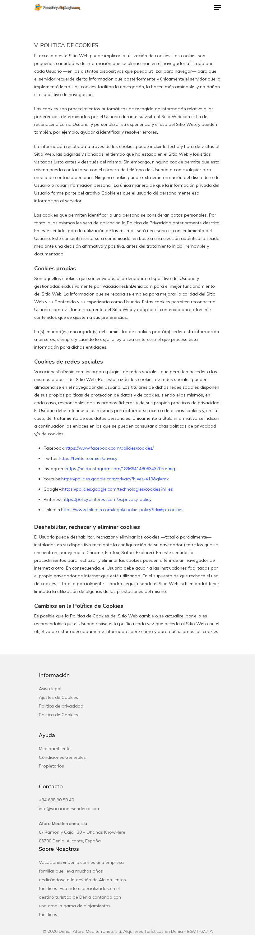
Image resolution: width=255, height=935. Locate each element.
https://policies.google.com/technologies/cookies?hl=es (117, 489)
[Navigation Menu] (217, 7)
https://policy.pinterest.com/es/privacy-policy (107, 499)
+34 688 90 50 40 (56, 800)
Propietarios (51, 766)
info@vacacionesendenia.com (69, 808)
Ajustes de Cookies (58, 697)
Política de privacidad (61, 706)
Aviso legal (50, 688)
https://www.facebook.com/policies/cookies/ (109, 448)
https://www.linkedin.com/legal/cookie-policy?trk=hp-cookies (122, 509)
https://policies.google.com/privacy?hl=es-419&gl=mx (115, 479)
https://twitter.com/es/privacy (88, 458)
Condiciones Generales (62, 757)
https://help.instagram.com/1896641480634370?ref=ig (120, 468)
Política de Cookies (58, 714)
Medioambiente (55, 748)
